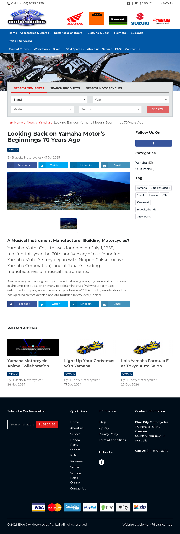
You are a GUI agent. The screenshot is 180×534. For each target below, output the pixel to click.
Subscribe (47, 424)
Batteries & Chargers (68, 32)
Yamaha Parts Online (75, 478)
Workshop (41, 49)
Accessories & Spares (35, 32)
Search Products (65, 88)
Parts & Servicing (21, 41)
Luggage (137, 32)
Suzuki (141, 195)
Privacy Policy (108, 434)
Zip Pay (104, 428)
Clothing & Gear (99, 32)
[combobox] (49, 99)
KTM (165, 195)
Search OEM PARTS (29, 88)
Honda (153, 195)
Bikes (57, 49)
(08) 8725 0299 (33, 3)
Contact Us (132, 49)
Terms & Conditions (112, 440)
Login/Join (165, 3)
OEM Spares (74, 49)
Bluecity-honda (146, 209)
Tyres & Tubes (19, 49)
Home (13, 32)
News (31, 122)
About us (93, 49)
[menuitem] (144, 3)
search (158, 109)
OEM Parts (143, 169)
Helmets (120, 32)
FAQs (118, 49)
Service (107, 49)
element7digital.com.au (156, 524)
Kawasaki (143, 202)
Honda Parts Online (75, 444)
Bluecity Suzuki (160, 187)
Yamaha (44, 122)
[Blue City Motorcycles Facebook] (128, 3)
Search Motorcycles (104, 88)
